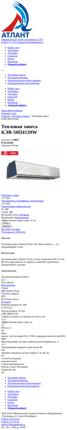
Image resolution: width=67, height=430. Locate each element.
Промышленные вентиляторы (23, 83)
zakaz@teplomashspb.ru (31, 42)
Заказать (6, 226)
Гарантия (12, 56)
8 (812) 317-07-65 (10, 42)
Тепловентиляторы (17, 77)
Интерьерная (22, 217)
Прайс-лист (13, 47)
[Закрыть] (2, 70)
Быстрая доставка (10, 229)
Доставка (12, 53)
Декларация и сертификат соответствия (22, 200)
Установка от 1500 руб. (13, 232)
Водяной (24, 214)
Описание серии (10, 195)
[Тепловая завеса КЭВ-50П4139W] (33, 192)
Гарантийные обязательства (16, 206)
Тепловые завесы (16, 75)
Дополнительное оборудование (24, 80)
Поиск (10, 58)
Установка (12, 50)
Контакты (12, 61)
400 (11, 212)
